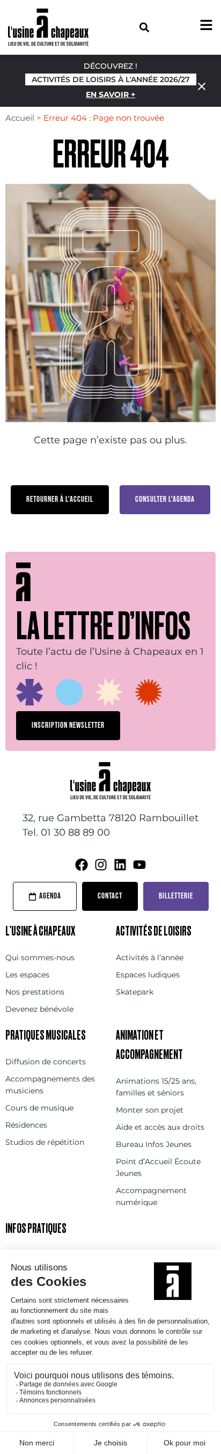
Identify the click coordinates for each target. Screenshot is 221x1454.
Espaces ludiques (148, 975)
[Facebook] (81, 864)
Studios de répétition (44, 1142)
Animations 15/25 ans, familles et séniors (156, 1087)
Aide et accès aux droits (160, 1127)
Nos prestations (34, 992)
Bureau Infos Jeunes (153, 1144)
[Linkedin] (120, 864)
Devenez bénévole (39, 1009)
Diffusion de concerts (45, 1061)
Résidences (26, 1125)
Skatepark (134, 992)
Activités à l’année (149, 957)
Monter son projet (149, 1110)
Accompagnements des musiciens (50, 1084)
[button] (144, 27)
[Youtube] (139, 864)
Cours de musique (39, 1108)
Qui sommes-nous (40, 957)
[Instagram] (100, 864)
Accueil (19, 118)
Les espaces (27, 975)
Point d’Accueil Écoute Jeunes (158, 1167)
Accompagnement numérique (151, 1196)
